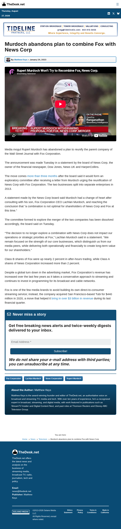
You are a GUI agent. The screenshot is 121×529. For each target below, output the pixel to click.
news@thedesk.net (21, 491)
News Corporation (54, 378)
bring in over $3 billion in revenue (72, 298)
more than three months (42, 176)
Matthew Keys (43, 390)
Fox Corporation (13, 378)
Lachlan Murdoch (33, 378)
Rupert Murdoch (74, 378)
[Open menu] (117, 4)
